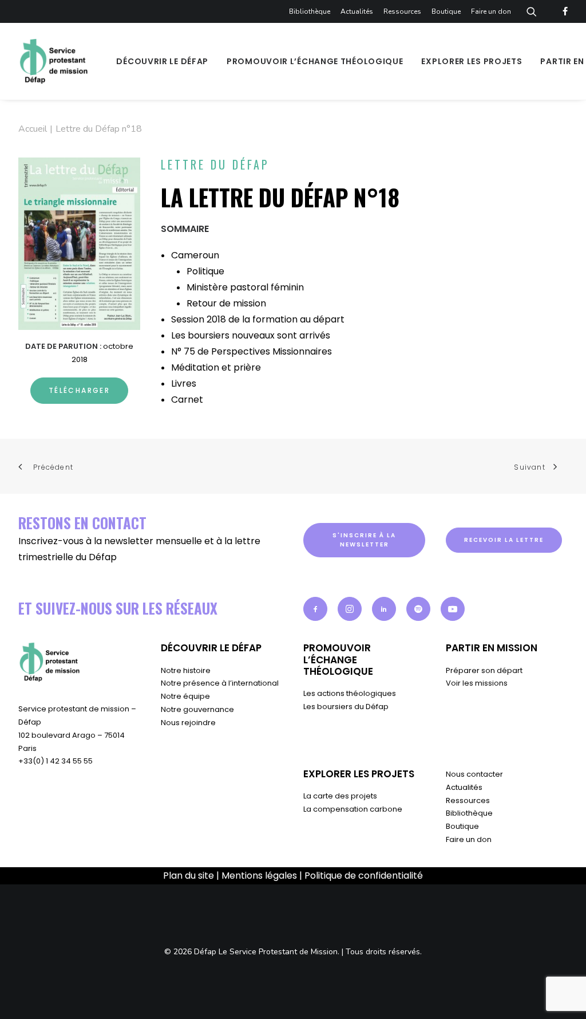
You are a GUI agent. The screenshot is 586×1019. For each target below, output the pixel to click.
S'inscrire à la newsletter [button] (365, 540)
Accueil (32, 129)
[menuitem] (311, 11)
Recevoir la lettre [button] (504, 540)
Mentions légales (259, 875)
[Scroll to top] (563, 996)
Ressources (402, 11)
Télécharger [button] (79, 390)
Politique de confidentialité (363, 875)
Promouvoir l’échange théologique (315, 61)
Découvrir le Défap (162, 61)
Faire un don (491, 11)
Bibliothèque (309, 11)
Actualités (356, 11)
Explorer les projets (471, 61)
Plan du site (188, 875)
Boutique (446, 11)
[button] (315, 609)
